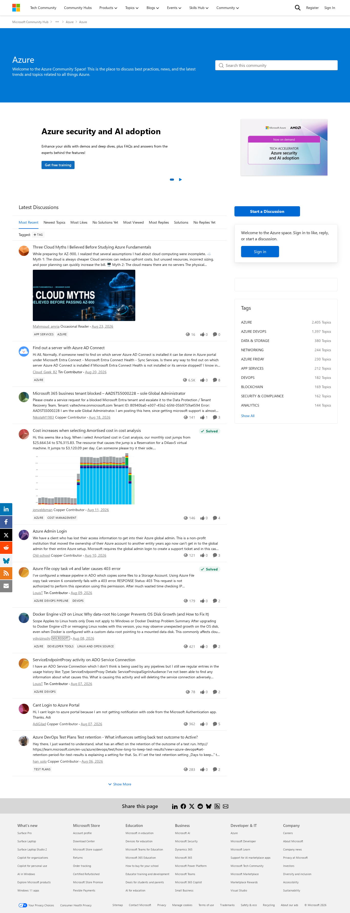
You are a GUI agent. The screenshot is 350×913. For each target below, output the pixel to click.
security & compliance (262, 395)
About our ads (289, 905)
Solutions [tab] (181, 222)
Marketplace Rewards (244, 882)
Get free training (58, 164)
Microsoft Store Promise (88, 882)
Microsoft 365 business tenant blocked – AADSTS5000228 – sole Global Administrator (109, 393)
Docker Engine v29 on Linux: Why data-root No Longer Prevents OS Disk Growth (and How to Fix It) (121, 614)
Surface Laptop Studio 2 (32, 849)
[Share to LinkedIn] (175, 805)
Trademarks (227, 905)
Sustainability (291, 890)
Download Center (84, 841)
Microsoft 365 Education (141, 857)
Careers (288, 833)
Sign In (329, 7)
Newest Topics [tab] (54, 222)
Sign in (260, 251)
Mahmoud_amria (46, 326)
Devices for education (139, 841)
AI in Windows (26, 874)
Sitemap (117, 905)
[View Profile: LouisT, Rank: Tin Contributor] (24, 572)
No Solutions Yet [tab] (105, 222)
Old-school (41, 555)
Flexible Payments (84, 890)
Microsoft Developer (243, 841)
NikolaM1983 (43, 417)
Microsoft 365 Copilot (188, 882)
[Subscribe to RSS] (217, 805)
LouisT (38, 592)
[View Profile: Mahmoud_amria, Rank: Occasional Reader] (24, 251)
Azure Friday (252, 359)
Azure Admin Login (50, 531)
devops (247, 377)
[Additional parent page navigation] (57, 21)
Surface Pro (24, 833)
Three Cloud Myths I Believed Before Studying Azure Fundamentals (92, 247)
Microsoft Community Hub (30, 22)
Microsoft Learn (240, 849)
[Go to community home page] (16, 8)
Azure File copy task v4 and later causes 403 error (77, 568)
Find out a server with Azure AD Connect (69, 347)
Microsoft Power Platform (191, 866)
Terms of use (206, 905)
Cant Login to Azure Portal (56, 705)
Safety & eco (249, 905)
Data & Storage (255, 340)
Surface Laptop (26, 841)
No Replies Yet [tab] (204, 222)
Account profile (82, 833)
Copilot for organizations (32, 857)
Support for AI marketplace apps (251, 857)
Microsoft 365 (183, 857)
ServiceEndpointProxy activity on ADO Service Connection (84, 659)
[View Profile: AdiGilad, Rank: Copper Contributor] (24, 709)
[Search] (298, 8)
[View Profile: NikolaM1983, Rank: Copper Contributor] (24, 397)
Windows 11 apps (28, 890)
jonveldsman (43, 509)
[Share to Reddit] (200, 805)
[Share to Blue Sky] (208, 805)
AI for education (135, 890)
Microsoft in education (139, 833)
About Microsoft (293, 841)
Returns (78, 857)
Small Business (184, 890)
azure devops (253, 331)
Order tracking (82, 866)
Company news (292, 849)
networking (252, 349)
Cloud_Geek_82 (45, 371)
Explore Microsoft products (34, 882)
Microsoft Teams (185, 874)
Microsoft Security (186, 841)
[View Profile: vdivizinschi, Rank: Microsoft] (24, 618)
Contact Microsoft (140, 905)
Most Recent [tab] (28, 222)
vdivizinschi (41, 638)
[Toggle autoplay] (180, 180)
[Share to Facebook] (183, 805)
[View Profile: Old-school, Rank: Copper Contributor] (24, 535)
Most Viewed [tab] (133, 222)
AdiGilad (39, 723)
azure (246, 322)
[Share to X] (191, 805)
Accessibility (290, 882)
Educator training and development (147, 874)
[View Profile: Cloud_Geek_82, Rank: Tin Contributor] (24, 351)
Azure (70, 22)
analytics (250, 405)
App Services (252, 368)
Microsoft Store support (87, 849)
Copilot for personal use (32, 866)
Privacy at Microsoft (295, 857)
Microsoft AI (182, 833)
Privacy (161, 905)
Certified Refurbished (86, 874)
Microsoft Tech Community (247, 866)
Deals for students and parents (145, 882)
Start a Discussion (267, 211)
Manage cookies (182, 905)
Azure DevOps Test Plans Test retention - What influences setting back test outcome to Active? (115, 737)
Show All (247, 415)
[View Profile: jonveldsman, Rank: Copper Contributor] (24, 434)
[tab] (172, 180)
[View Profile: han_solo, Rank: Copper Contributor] (24, 741)
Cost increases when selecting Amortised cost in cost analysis (87, 430)
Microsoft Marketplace (245, 874)
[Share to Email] (225, 805)
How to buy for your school (142, 866)
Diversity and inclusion (297, 874)
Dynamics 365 (183, 849)
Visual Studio (239, 890)
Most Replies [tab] (159, 222)
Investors (288, 866)
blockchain (252, 386)
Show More (122, 784)
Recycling (269, 905)
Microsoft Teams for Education (144, 849)
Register (312, 7)
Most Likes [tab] (78, 222)
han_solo (40, 761)
